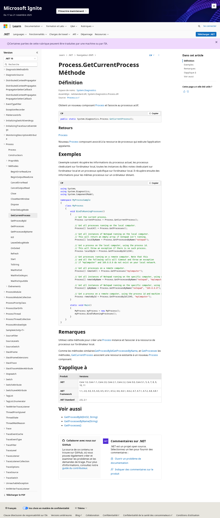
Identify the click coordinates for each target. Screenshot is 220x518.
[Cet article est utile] (184, 91)
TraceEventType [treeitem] (14, 439)
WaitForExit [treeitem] (16, 270)
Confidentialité (110, 515)
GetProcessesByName (125, 350)
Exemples (189, 64)
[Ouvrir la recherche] (199, 26)
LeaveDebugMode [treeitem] (20, 242)
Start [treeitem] (13, 259)
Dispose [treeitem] (15, 204)
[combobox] (20, 58)
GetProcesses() (72, 425)
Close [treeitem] (13, 193)
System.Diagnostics (86, 90)
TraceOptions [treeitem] (12, 466)
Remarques (189, 68)
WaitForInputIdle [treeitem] (19, 281)
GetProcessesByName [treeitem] (21, 231)
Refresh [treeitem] (15, 253)
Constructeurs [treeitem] (15, 155)
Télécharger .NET (206, 34)
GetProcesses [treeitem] (17, 226)
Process (99, 105)
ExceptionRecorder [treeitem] (15, 109)
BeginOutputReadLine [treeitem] (22, 177)
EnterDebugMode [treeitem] (20, 209)
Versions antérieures (61, 515)
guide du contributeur (74, 468)
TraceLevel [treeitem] (11, 450)
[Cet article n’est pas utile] (188, 91)
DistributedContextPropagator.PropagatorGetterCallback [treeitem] (21, 87)
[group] (110, 255)
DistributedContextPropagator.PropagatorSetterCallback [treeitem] (21, 96)
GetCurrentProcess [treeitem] (20, 215)
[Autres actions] (158, 55)
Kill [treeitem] (12, 237)
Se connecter (209, 26)
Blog (77, 515)
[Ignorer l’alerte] (214, 6)
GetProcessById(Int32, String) (81, 417)
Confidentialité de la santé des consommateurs (146, 515)
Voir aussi (189, 76)
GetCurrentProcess (82, 355)
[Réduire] (37, 52)
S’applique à (190, 72)
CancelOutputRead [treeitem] (20, 187)
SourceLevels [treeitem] (12, 341)
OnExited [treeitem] (15, 248)
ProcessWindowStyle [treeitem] (16, 324)
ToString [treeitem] (15, 264)
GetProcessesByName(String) (81, 421)
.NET (70, 55)
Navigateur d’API (85, 55)
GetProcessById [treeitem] (18, 220)
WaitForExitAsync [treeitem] (19, 275)
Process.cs (72, 97)
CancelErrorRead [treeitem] (19, 182)
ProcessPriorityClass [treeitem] (16, 302)
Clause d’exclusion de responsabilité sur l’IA (25, 515)
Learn (62, 55)
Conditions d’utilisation (187, 515)
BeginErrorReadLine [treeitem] (21, 171)
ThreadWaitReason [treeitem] (15, 423)
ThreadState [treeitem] (12, 417)
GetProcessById (104, 350)
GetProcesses (149, 350)
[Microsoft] (5, 26)
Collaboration (92, 515)
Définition (189, 60)
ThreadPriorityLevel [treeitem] (15, 412)
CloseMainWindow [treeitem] (20, 198)
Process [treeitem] (12, 149)
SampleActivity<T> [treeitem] (15, 330)
